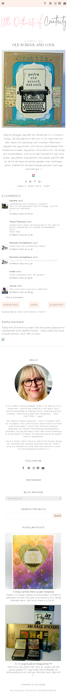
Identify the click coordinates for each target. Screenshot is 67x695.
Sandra (13, 201)
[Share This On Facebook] (26, 182)
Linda (12, 271)
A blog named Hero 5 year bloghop (33, 591)
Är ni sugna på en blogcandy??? (33, 664)
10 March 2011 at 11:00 (21, 235)
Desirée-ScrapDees (21, 243)
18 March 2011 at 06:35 (21, 292)
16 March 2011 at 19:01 (21, 278)
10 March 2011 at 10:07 (21, 214)
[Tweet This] (30, 182)
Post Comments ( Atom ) (32, 312)
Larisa (13, 286)
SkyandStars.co (46, 690)
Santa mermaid (13, 321)
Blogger (40, 685)
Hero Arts (35, 186)
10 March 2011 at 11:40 (21, 249)
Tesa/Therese (18, 222)
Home (34, 305)
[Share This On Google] (40, 182)
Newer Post (10, 305)
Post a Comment (14, 297)
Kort (47, 186)
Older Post (57, 305)
